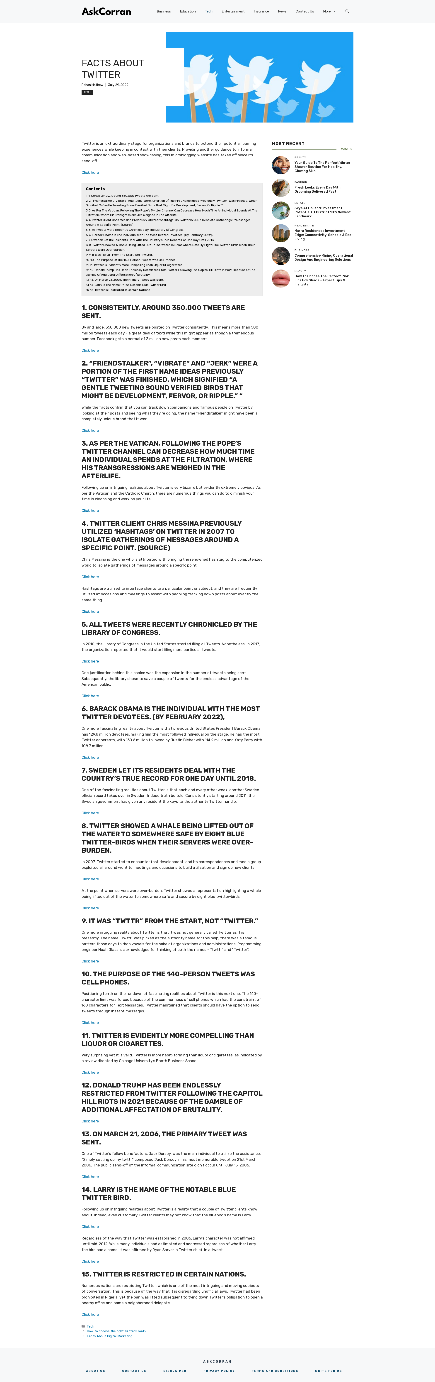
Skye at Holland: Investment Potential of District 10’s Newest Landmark (323, 212)
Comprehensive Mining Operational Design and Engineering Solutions (324, 257)
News (282, 11)
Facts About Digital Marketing (109, 1336)
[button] (347, 11)
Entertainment (233, 11)
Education (188, 11)
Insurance (261, 11)
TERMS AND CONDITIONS (275, 1370)
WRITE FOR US (328, 1370)
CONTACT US (134, 1370)
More (327, 11)
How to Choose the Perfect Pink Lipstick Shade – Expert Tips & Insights (322, 280)
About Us (95, 1370)
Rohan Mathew (92, 85)
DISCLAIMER (175, 1370)
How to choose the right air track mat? (116, 1331)
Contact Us (305, 11)
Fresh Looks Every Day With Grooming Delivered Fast (318, 189)
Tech (209, 11)
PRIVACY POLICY (219, 1370)
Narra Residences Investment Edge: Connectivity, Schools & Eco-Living (324, 235)
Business (164, 11)
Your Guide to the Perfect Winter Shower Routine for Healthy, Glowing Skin (322, 167)
